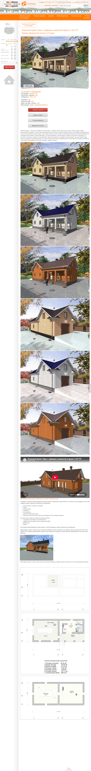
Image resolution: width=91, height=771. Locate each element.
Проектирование (62, 16)
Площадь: (3, 39)
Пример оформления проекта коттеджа (38, 33)
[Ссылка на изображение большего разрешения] (55, 589)
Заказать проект (38, 110)
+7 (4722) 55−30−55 (63, 2)
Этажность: (3, 43)
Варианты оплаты (38, 125)
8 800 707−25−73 (46, 2)
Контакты (86, 18)
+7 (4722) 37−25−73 (80, 2)
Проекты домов (25, 16)
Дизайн (51, 16)
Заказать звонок (51, 5)
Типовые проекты (39, 16)
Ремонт (87, 16)
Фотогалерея (24, 18)
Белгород (31, 4)
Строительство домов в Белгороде (28, 24)
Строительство (76, 16)
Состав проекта (38, 120)
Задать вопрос (38, 115)
